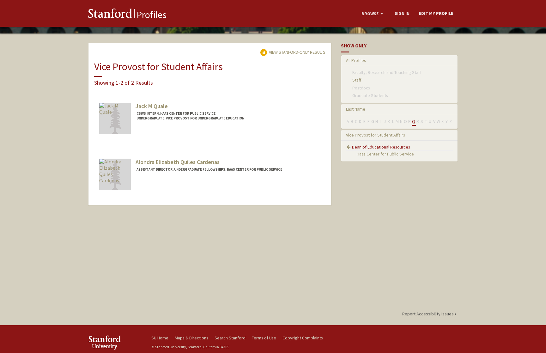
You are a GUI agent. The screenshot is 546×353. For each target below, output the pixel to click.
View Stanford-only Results (296, 52)
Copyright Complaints (302, 338)
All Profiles (356, 60)
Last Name (355, 109)
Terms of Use (264, 338)
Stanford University (115, 342)
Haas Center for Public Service (385, 154)
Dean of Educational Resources (381, 147)
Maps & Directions (191, 338)
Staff (356, 80)
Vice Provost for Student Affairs (375, 135)
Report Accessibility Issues (428, 314)
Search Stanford (230, 338)
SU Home (159, 338)
